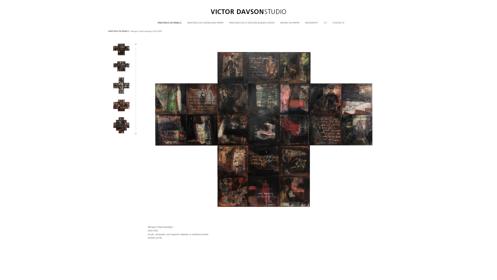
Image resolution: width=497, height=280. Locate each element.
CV (325, 23)
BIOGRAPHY (311, 23)
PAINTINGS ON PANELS (169, 23)
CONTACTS (338, 23)
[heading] (248, 19)
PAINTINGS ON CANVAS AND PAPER (205, 23)
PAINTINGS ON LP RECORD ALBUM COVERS (252, 23)
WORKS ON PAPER (290, 23)
